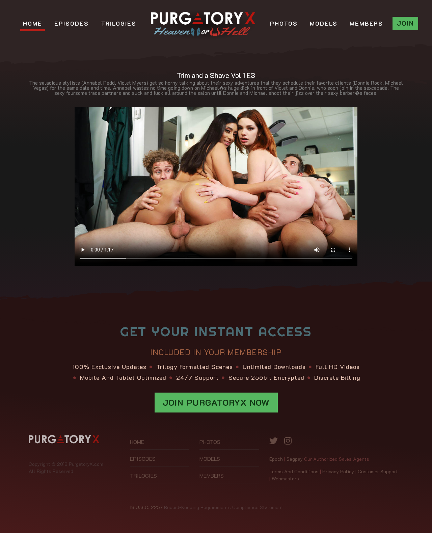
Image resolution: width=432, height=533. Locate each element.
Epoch (276, 459)
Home (137, 441)
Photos (209, 441)
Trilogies (143, 475)
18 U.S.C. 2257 (146, 507)
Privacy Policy (338, 471)
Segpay (295, 459)
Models (209, 458)
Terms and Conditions (294, 471)
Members (211, 475)
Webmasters (285, 478)
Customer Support (378, 471)
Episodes (143, 458)
